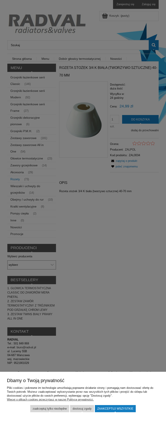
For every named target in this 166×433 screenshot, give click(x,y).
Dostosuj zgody (82, 408)
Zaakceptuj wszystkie (115, 408)
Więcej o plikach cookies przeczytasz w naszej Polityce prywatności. (50, 399)
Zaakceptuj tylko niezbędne (50, 408)
